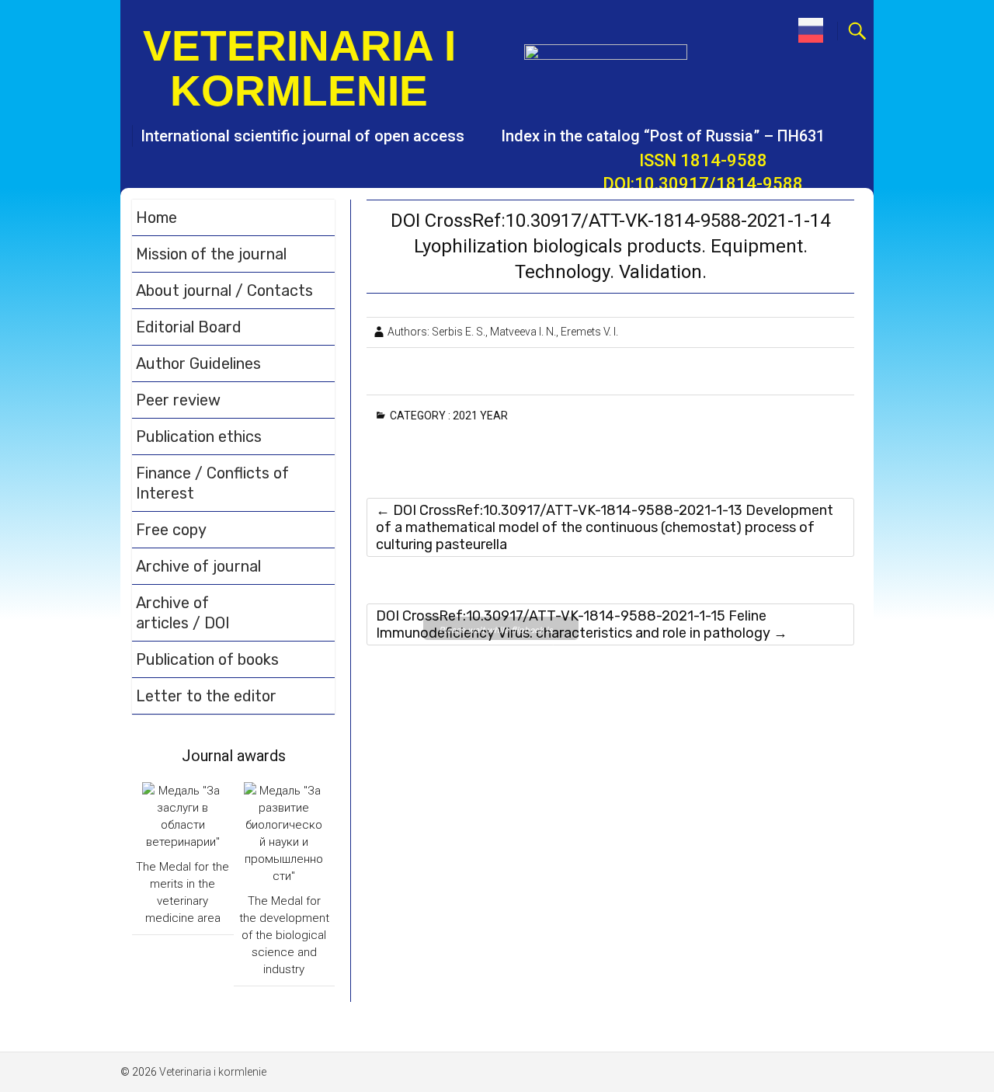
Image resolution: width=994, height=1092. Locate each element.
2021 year (483, 415)
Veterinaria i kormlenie (299, 68)
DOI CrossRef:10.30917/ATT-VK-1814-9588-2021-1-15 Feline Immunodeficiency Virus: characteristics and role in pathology (581, 624)
